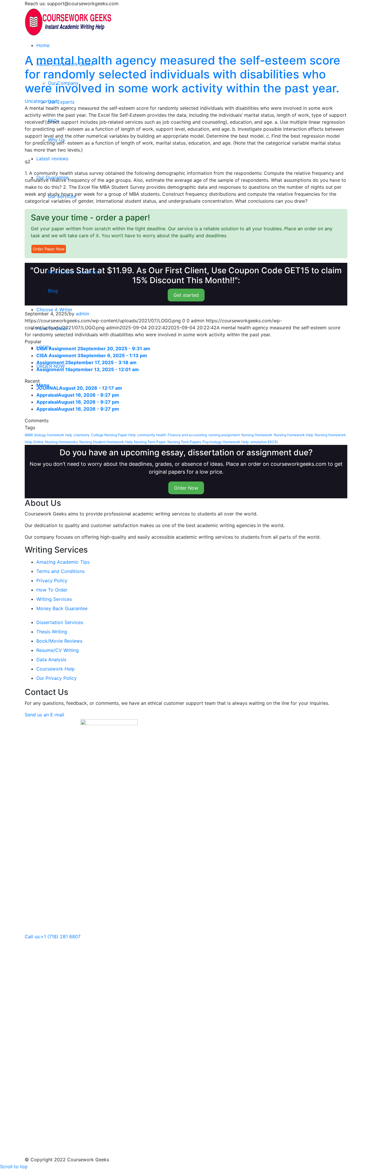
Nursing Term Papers (184, 442)
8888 (29, 435)
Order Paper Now (49, 249)
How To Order (51, 590)
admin (82, 314)
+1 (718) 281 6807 (61, 936)
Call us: (33, 936)
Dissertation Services (59, 622)
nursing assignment (224, 435)
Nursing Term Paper (150, 442)
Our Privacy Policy (56, 678)
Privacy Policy (51, 580)
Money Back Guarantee (61, 608)
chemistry (82, 435)
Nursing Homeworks (61, 442)
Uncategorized (41, 101)
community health (151, 435)
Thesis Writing (51, 632)
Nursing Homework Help (293, 435)
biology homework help (53, 435)
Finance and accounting (187, 435)
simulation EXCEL (264, 442)
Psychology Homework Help (226, 442)
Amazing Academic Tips (63, 562)
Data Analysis (51, 659)
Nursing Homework (256, 435)
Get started (186, 295)
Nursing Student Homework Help (106, 442)
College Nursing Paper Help (113, 435)
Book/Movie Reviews (59, 641)
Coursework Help (55, 669)
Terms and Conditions (60, 571)
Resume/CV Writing (57, 650)
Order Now (186, 488)
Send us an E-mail (44, 715)
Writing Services (54, 599)
